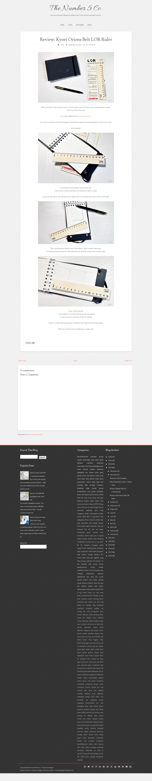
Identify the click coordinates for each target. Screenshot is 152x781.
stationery (100, 463)
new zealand (98, 690)
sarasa (90, 539)
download (100, 469)
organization (90, 573)
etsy (90, 523)
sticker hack (99, 501)
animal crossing (92, 599)
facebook (84, 766)
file (83, 507)
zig (98, 542)
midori (97, 476)
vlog (84, 753)
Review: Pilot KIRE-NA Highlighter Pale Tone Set (37, 496)
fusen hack (86, 558)
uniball (92, 589)
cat (84, 618)
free (90, 466)
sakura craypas (92, 719)
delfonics (80, 630)
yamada (92, 757)
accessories (81, 482)
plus (96, 510)
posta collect (81, 712)
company (96, 621)
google (96, 766)
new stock (88, 690)
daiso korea (88, 498)
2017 (101, 542)
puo (93, 712)
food (90, 643)
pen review (89, 472)
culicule (83, 624)
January (113, 534)
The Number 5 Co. (76, 8)
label (89, 671)
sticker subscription (91, 513)
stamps (83, 586)
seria (95, 539)
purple (79, 583)
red (84, 716)
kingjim (96, 507)
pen (102, 466)
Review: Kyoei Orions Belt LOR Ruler (76, 39)
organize (100, 573)
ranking (79, 716)
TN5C (62, 45)
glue (101, 498)
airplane (84, 599)
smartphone (81, 542)
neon (101, 532)
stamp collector (90, 728)
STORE (70, 25)
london (92, 567)
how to (86, 507)
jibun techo (89, 662)
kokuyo (92, 476)
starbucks (92, 731)
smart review (81, 725)
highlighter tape (82, 656)
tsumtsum (80, 750)
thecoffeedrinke (82, 744)
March (112, 527)
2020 (96, 504)
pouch (101, 536)
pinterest (107, 766)
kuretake (84, 564)
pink (90, 580)
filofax (79, 640)
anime (101, 599)
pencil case (89, 536)
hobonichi (93, 526)
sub (85, 741)
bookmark (100, 605)
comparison (84, 551)
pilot (101, 476)
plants (101, 706)
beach (79, 605)
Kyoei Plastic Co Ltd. (84, 116)
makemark (99, 675)
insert (91, 507)
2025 (110, 457)
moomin (87, 687)
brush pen (85, 476)
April (111, 523)
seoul (95, 583)
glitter (88, 649)
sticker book (92, 586)
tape (97, 482)
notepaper (80, 697)
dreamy (97, 633)
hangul (96, 652)
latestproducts (82, 567)
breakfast (89, 608)
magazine (92, 675)
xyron (87, 757)
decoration (84, 523)
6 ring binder (95, 517)
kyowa (85, 671)
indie (98, 526)
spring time (94, 725)
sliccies (100, 722)
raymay (84, 583)
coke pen (85, 621)
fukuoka (89, 646)
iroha (88, 659)
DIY (82, 498)
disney (79, 633)
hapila (88, 526)
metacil (100, 678)
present (88, 712)
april (85, 602)
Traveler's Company (91, 545)
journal (101, 488)
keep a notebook (94, 665)
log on (101, 671)
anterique (80, 602)
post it (96, 536)
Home (62, 25)
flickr (92, 766)
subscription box (82, 466)
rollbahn (90, 716)
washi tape (81, 479)
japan (101, 472)
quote (101, 712)
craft (90, 551)
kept (101, 665)
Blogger (51, 768)
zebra (101, 479)
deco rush (96, 498)
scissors (90, 583)
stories (101, 513)
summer (91, 741)
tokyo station (85, 747)
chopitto (88, 618)
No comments (90, 45)
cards (101, 615)
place (91, 706)
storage (92, 485)
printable (93, 457)
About (89, 25)
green (79, 652)
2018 (79, 498)
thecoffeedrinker (82, 457)
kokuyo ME (99, 668)
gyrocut (90, 652)
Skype (122, 766)
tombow (80, 504)
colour (79, 507)
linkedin (100, 766)
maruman (80, 510)
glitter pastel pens (97, 649)
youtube (80, 760)
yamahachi (99, 757)
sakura (88, 482)
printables (100, 491)
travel (79, 469)
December (113, 471)
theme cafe (93, 744)
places (96, 706)
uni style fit (98, 750)
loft (93, 529)
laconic (101, 564)
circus (95, 618)
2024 (110, 460)
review (101, 457)
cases (79, 618)
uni (96, 542)
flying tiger (85, 643)
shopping (100, 539)
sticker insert (93, 734)
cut (95, 624)
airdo (79, 599)
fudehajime (82, 646)
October (112, 502)
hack (83, 526)
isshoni (93, 659)
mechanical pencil (84, 532)
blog (94, 605)
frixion (79, 526)
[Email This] (26, 343)
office (97, 697)
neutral (93, 687)
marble (101, 567)
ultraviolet (89, 750)
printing (100, 580)
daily (98, 624)
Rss (130, 766)
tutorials (85, 469)
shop (101, 510)
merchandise (93, 678)
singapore (80, 513)
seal (83, 722)
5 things (100, 504)
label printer (92, 564)
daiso (97, 460)
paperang (93, 700)
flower (79, 643)
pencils (79, 580)
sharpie (95, 722)
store (93, 482)
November (113, 475)
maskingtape (96, 466)
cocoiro (79, 621)
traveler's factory (88, 504)
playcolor (80, 709)
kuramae (80, 671)
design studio (98, 630)
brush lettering (88, 548)
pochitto (86, 709)
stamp (96, 494)
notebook (90, 463)
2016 (110, 556)
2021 (88, 517)
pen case (90, 577)
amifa (101, 545)
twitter (88, 766)
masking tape (82, 485)
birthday (88, 605)
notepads (100, 694)
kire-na (84, 668)
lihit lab (87, 529)
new (98, 687)
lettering (80, 501)
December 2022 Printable (118, 478)
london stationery (83, 675)
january (83, 561)
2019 (84, 517)
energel (90, 554)
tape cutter (86, 589)
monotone (80, 687)
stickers (92, 469)
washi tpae (90, 753)
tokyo (97, 479)
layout (101, 507)
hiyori (101, 656)
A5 (78, 545)
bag (102, 602)
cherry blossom (90, 520)
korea (79, 494)
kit (94, 561)
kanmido (84, 665)
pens (92, 460)
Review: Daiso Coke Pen (38, 473)
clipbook (100, 618)
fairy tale (91, 637)
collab (91, 621)
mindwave (100, 681)
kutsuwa (80, 529)
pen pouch (99, 577)
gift (92, 558)
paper (92, 501)
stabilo (101, 725)
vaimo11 (80, 753)
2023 (101, 589)
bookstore (80, 608)
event (83, 637)
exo (86, 637)
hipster (96, 656)
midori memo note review (86, 681)
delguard (87, 630)
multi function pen (97, 570)
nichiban (80, 694)
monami (95, 532)
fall (96, 637)
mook (86, 570)
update (97, 589)
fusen (96, 472)
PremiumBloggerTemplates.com (64, 770)
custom (83, 554)
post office (99, 709)
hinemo (91, 656)
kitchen (89, 668)
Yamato (95, 596)
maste (85, 678)
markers (86, 501)
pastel (93, 491)
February (113, 531)
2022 (110, 468)
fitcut (90, 640)
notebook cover (90, 694)
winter (83, 757)
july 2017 (100, 662)
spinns (88, 725)
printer (95, 580)
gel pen (95, 646)
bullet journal (91, 488)
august (79, 548)
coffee (97, 520)
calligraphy (80, 520)
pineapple (80, 706)
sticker (101, 494)
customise (90, 624)
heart (101, 652)
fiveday (95, 523)
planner (92, 479)
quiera (97, 712)
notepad (80, 573)
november (80, 536)
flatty (101, 640)
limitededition (81, 491)
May (111, 520)
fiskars (85, 640)
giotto (83, 649)
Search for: (23, 543)
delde (101, 627)
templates (100, 741)
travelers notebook (97, 747)
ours (101, 697)
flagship (96, 640)
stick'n (85, 734)
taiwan (79, 517)
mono (101, 684)
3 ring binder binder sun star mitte (90, 592)
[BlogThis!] (29, 343)
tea (93, 542)
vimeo (119, 766)
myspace (103, 766)
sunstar (88, 542)
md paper (99, 529)
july (102, 526)
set (99, 583)
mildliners (80, 570)
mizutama (88, 684)
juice (94, 662)
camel (91, 615)
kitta (94, 668)
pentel (79, 476)
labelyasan (95, 671)
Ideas (79, 596)
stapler (86, 731)
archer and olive (94, 602)
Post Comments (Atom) (35, 434)
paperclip (89, 510)
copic (101, 621)
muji (88, 491)
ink (78, 659)
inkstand (83, 659)
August (112, 509)
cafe (94, 548)
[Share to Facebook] (33, 343)
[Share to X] (31, 343)
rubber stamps (82, 539)
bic (84, 605)
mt (89, 570)
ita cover (100, 659)
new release (85, 494)
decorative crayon (90, 627)
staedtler (80, 728)
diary (87, 479)
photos (85, 580)
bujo (101, 517)
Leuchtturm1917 (86, 596)
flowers (100, 523)
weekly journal (98, 753)
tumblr (111, 766)
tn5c (78, 747)
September (114, 506)
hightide (96, 558)
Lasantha (51, 770)
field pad (100, 637)
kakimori (89, 561)
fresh (94, 643)
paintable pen (82, 700)
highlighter (80, 472)
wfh (78, 757)
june (78, 665)
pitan (86, 706)
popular (92, 709)
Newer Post (22, 361)
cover (79, 624)
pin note (100, 703)
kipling (79, 668)
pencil (92, 494)
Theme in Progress (31, 770)
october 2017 (89, 697)
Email (126, 766)
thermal (100, 744)
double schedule (88, 633)
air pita (101, 596)
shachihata (88, 722)
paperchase (81, 577)
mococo (95, 684)
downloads (86, 460)
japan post (81, 662)
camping (96, 615)
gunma (84, 652)
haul (101, 482)
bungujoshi (95, 611)
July (111, 513)
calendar (85, 615)
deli (92, 630)
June (112, 516)
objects (79, 460)
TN (81, 545)
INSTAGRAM (80, 25)
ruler (84, 719)
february (97, 554)
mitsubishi (80, 684)
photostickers (90, 703)
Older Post (128, 361)
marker (79, 678)
